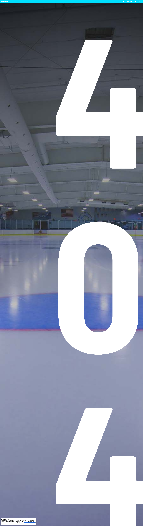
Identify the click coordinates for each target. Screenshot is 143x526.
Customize (7, 522)
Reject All (18, 522)
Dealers (136, 1)
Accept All (30, 522)
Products (131, 1)
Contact (140, 1)
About (124, 1)
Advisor (127, 1)
